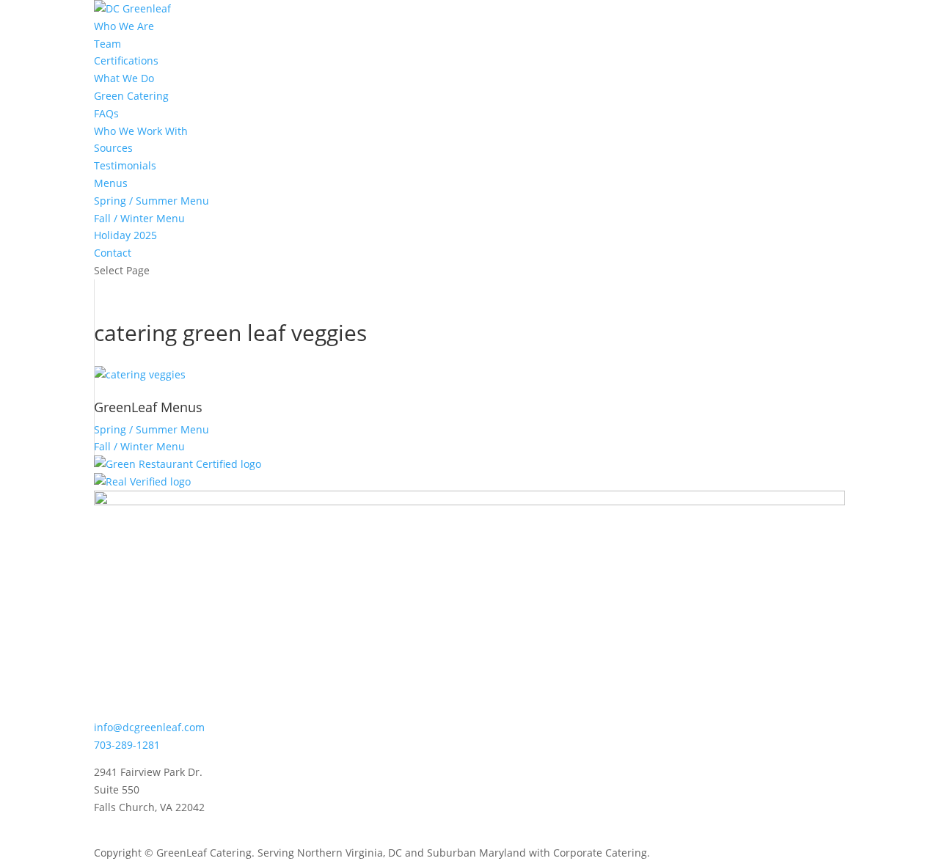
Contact (112, 253)
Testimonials (125, 165)
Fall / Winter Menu (139, 218)
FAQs (106, 113)
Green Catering (131, 96)
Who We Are (124, 26)
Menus (111, 183)
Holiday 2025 (125, 235)
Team (107, 44)
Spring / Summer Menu (151, 201)
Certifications (126, 60)
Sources (113, 148)
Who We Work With (141, 131)
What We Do (124, 78)
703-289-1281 (127, 745)
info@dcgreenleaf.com (149, 727)
